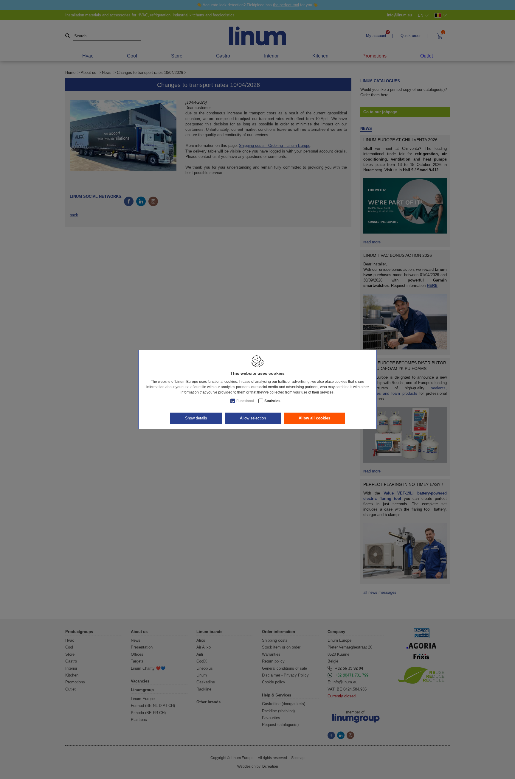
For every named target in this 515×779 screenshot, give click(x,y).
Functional (245, 401)
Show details (196, 418)
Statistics (272, 401)
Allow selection (253, 418)
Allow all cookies (314, 418)
